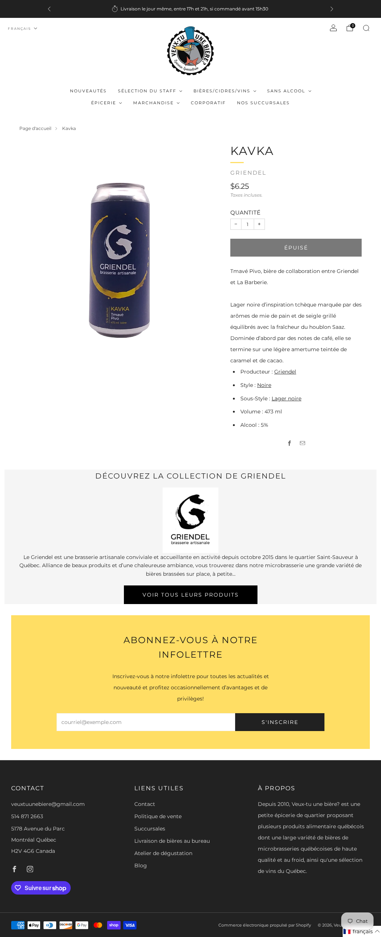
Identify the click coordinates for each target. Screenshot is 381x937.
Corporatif (208, 102)
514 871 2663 (27, 816)
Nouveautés (88, 90)
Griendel (248, 172)
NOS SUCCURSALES (263, 102)
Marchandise (153, 102)
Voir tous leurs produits (191, 594)
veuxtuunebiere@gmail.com (48, 804)
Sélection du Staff (147, 90)
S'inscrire (280, 722)
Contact (144, 804)
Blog (140, 865)
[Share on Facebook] (290, 443)
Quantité (245, 212)
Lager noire (286, 398)
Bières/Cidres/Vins (221, 90)
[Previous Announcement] (49, 9)
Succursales (149, 828)
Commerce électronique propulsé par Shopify (264, 925)
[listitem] (190, 9)
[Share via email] (303, 443)
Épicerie (103, 102)
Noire (264, 385)
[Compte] (333, 28)
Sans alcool (286, 90)
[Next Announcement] (332, 9)
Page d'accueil (35, 128)
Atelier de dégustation (163, 853)
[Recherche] (366, 28)
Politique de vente (158, 816)
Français (19, 28)
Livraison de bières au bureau (172, 841)
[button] (362, 931)
